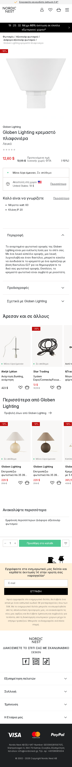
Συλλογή (10, 691)
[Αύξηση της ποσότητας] (15, 543)
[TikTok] (46, 661)
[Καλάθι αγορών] (59, 10)
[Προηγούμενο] (6, 83)
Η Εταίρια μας (13, 717)
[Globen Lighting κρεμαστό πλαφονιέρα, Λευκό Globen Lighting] (36, 83)
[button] (9, 150)
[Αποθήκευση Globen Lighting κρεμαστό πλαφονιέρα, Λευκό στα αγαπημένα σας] (65, 543)
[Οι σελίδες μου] (42, 10)
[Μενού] (67, 10)
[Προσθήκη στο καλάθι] (27, 387)
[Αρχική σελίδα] (9, 10)
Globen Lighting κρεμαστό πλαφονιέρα (23, 43)
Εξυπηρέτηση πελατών (19, 678)
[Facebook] (26, 661)
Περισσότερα (58, 183)
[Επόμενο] (65, 83)
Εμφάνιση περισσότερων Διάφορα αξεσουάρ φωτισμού (33, 522)
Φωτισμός (8, 36)
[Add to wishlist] (20, 387)
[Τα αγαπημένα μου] (50, 10)
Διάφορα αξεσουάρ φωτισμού (19, 40)
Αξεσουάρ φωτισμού (27, 36)
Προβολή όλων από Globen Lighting (25, 413)
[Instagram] (36, 661)
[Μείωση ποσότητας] (5, 543)
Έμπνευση (11, 704)
